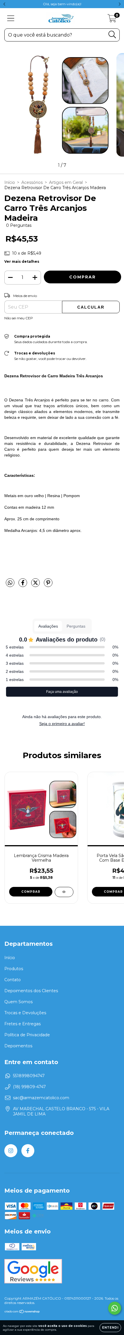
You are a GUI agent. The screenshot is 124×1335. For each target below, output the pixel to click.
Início (9, 182)
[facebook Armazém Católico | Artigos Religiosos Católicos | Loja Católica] (27, 1150)
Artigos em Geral (66, 182)
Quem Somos (18, 1001)
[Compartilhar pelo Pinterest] (48, 585)
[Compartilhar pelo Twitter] (36, 585)
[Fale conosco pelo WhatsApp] (114, 1308)
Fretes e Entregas (22, 1023)
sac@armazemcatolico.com (41, 1097)
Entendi (110, 1327)
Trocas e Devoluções (25, 1012)
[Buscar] (112, 34)
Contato (12, 979)
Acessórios (32, 182)
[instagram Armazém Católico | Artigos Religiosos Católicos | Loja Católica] (10, 1150)
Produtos (13, 968)
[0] (112, 19)
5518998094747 (29, 1075)
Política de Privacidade (27, 1034)
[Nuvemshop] (22, 1312)
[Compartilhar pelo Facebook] (23, 585)
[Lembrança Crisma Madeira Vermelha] (64, 892)
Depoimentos (18, 1045)
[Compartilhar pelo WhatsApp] (10, 583)
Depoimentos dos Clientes (31, 990)
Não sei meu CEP (18, 318)
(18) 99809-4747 (29, 1086)
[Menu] (10, 18)
